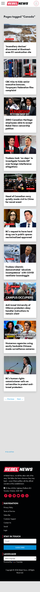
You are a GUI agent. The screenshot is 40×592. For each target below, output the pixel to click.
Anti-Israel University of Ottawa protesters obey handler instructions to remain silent (18, 309)
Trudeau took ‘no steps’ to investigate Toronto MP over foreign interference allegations (19, 162)
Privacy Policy (8, 507)
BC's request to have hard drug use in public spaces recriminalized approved (19, 234)
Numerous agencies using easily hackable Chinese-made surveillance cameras (20, 346)
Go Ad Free (10, 452)
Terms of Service (9, 511)
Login (5, 530)
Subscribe (7, 515)
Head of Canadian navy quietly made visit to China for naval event (20, 199)
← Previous (9, 399)
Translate (19, 562)
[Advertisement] (20, 429)
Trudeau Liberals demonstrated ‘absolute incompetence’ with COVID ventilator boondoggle (20, 271)
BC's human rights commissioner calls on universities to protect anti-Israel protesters (19, 383)
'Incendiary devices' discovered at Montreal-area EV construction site (18, 49)
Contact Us (7, 522)
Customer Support (10, 519)
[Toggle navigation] (3, 3)
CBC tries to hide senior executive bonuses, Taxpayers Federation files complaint (20, 86)
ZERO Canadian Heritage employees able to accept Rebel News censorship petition (19, 124)
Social (6, 526)
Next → (20, 399)
